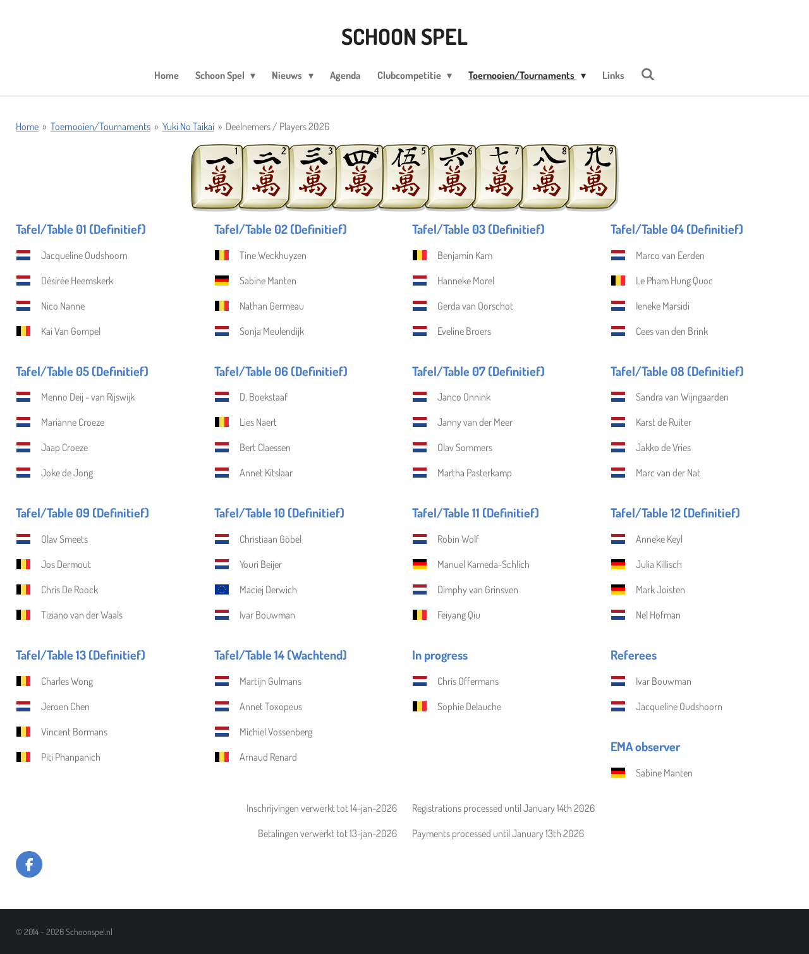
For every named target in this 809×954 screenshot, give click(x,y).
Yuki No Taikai (188, 126)
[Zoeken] (648, 73)
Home (27, 126)
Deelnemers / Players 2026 (277, 126)
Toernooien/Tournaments (100, 126)
